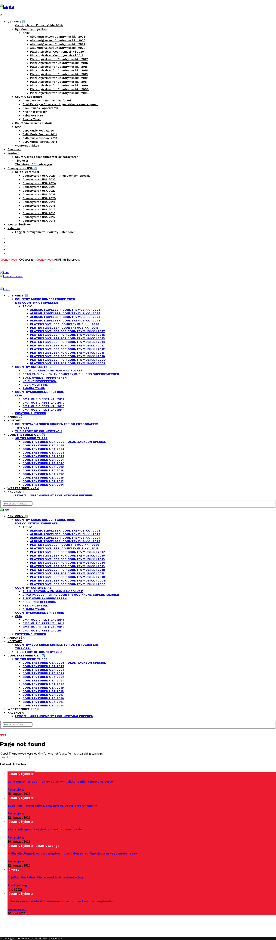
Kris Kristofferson (35, 111)
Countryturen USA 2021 (39, 194)
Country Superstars (28, 96)
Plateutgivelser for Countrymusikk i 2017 (59, 59)
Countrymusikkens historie (34, 123)
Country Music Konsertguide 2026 (39, 25)
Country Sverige (47, 846)
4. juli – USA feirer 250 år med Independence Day (45, 877)
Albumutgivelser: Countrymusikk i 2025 (57, 40)
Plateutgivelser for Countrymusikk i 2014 (59, 70)
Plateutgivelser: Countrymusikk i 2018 (56, 55)
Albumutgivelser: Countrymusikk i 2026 (57, 36)
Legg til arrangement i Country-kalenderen (45, 232)
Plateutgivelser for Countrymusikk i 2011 (58, 81)
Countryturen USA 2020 (39, 198)
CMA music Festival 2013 (40, 138)
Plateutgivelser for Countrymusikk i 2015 (59, 66)
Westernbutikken (27, 145)
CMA (18, 127)
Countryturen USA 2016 (39, 213)
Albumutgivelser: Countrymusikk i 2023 (57, 48)
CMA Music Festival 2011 (39, 130)
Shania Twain (32, 119)
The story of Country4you (33, 164)
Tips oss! (21, 160)
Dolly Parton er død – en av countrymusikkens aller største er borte (60, 781)
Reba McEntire (33, 115)
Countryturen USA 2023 (39, 187)
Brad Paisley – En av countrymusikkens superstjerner (60, 104)
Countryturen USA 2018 (39, 205)
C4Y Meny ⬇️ (17, 21)
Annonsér (14, 149)
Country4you (8, 259)
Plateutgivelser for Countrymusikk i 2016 (59, 63)
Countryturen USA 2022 (39, 190)
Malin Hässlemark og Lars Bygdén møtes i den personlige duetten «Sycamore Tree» (72, 853)
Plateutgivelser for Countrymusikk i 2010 (59, 85)
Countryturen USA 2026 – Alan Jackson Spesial (56, 175)
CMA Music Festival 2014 (40, 142)
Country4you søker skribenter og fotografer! (46, 157)
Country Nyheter (21, 774)
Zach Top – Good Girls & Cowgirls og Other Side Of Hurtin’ (52, 805)
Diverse (14, 869)
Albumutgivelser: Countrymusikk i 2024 (57, 44)
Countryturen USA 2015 (39, 217)
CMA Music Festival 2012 (40, 134)
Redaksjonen (17, 789)
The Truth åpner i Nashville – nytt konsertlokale (45, 829)
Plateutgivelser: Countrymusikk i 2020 (57, 51)
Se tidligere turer (27, 172)
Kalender (14, 228)
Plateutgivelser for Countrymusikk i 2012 (59, 78)
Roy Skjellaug (17, 885)
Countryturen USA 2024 (39, 183)
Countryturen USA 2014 (39, 220)
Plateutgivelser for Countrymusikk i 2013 (59, 74)
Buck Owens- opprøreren (40, 108)
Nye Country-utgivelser (31, 29)
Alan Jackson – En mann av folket (47, 100)
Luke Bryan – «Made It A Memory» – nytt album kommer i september (61, 901)
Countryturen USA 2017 (39, 209)
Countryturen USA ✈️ (22, 168)
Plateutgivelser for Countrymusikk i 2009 (59, 89)
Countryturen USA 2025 (39, 179)
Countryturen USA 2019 (39, 202)
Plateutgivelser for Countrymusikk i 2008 (59, 93)
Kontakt (13, 153)
